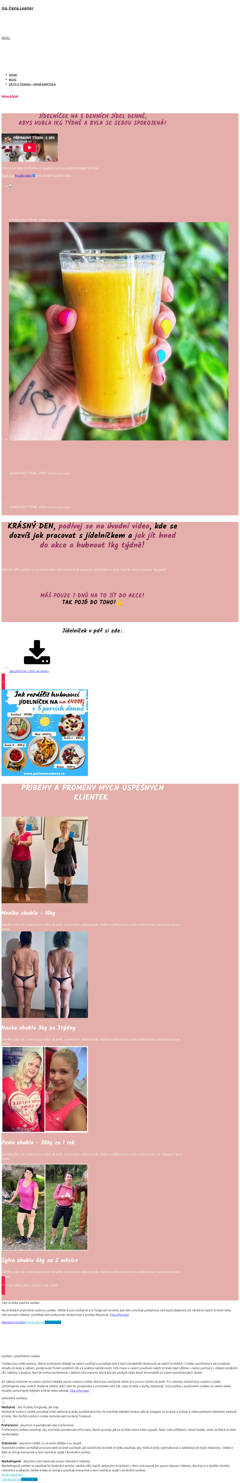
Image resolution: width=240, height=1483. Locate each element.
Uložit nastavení (12, 1474)
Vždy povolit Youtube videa (53, 175)
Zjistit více (8, 175)
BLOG (12, 79)
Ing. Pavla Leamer (18, 8)
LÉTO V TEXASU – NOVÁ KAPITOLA (32, 84)
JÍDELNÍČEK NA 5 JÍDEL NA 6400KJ (29, 671)
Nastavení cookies (13, 1322)
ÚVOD (13, 74)
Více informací (119, 1314)
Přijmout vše (53, 1322)
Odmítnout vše (35, 1322)
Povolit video (23, 175)
